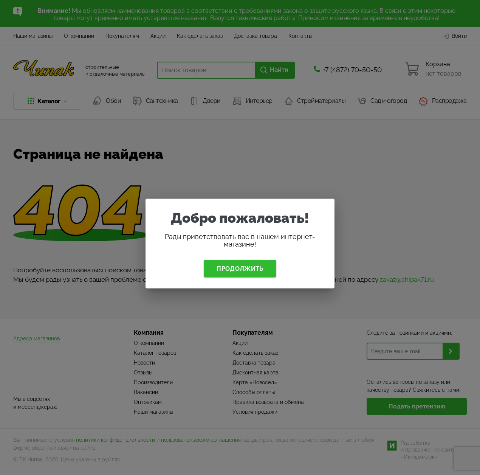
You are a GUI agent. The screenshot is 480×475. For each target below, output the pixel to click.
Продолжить (240, 268)
